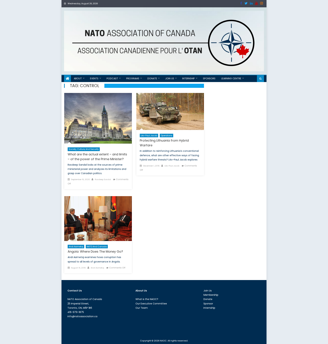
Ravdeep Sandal (103, 179)
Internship (188, 78)
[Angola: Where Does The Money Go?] (98, 218)
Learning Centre (231, 78)
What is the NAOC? (146, 299)
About (78, 78)
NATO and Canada (97, 246)
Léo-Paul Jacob (149, 135)
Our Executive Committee (151, 303)
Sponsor (208, 303)
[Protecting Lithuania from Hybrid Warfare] (170, 111)
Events (94, 78)
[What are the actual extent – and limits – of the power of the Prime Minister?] (98, 118)
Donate (152, 78)
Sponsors (209, 78)
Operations (166, 135)
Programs (132, 78)
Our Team (141, 308)
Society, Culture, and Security (84, 149)
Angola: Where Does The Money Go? (95, 251)
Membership (210, 295)
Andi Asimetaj (76, 246)
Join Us (169, 78)
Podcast (112, 78)
